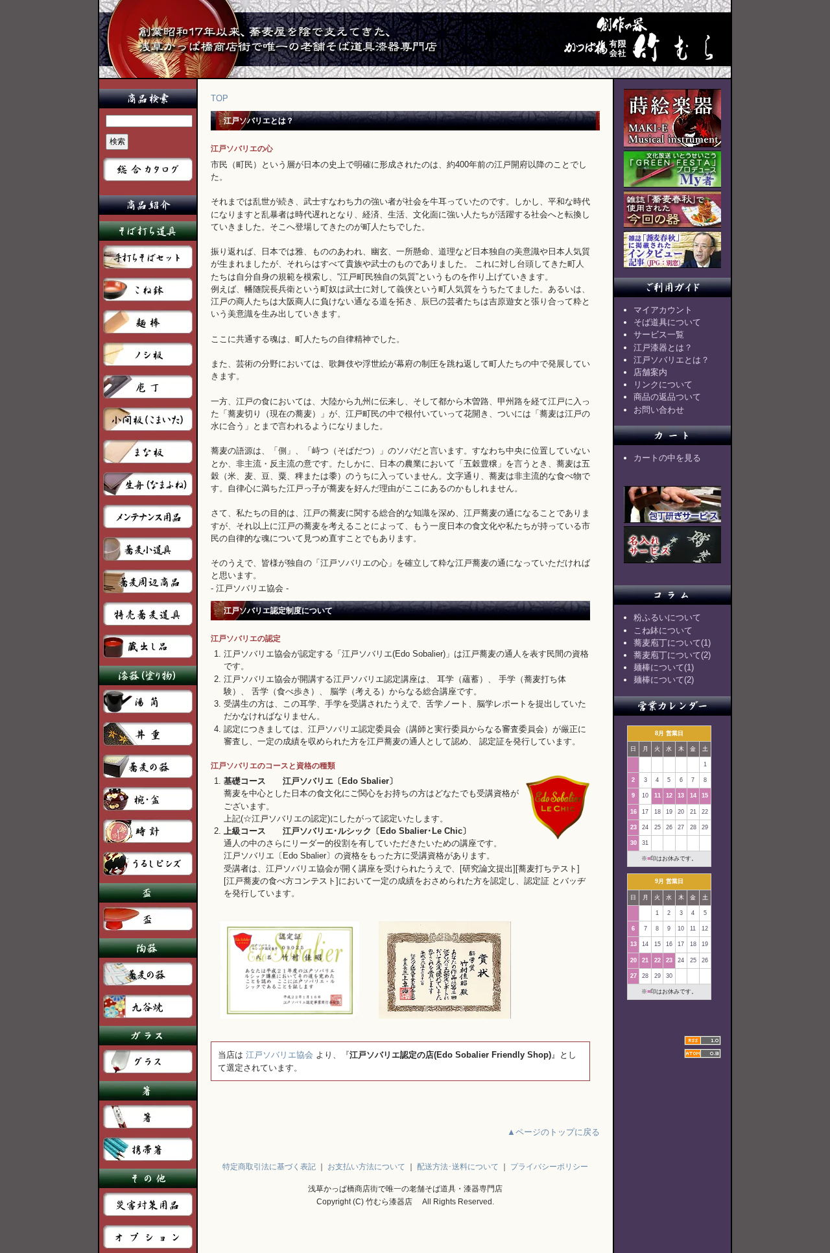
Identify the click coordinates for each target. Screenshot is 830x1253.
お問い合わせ (659, 410)
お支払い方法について (366, 1167)
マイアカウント (663, 310)
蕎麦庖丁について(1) (672, 643)
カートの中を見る (667, 458)
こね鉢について (663, 630)
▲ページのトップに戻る (553, 1132)
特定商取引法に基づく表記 (269, 1167)
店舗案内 (650, 372)
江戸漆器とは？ (663, 347)
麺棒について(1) (664, 667)
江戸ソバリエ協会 (279, 1055)
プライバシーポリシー (549, 1167)
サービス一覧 (659, 334)
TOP (219, 98)
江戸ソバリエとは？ (671, 360)
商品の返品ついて (667, 397)
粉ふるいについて (667, 617)
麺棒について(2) (664, 680)
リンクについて (663, 384)
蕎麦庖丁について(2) (672, 655)
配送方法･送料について (458, 1167)
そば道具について (667, 322)
